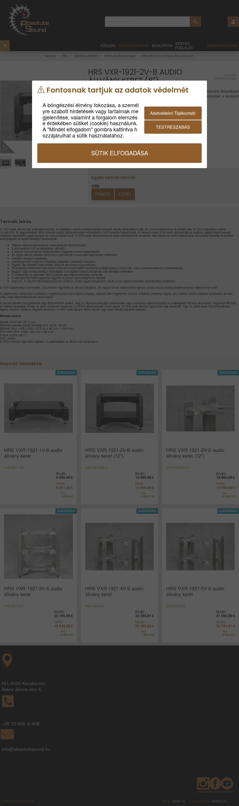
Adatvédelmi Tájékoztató (173, 113)
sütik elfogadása (119, 153)
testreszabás (173, 127)
